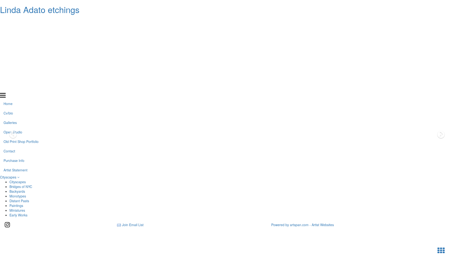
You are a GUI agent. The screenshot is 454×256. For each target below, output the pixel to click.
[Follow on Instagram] (7, 225)
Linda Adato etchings (39, 9)
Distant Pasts (19, 200)
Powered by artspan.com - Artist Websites (302, 224)
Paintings (16, 205)
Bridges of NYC (20, 186)
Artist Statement (15, 87)
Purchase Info (14, 78)
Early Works (18, 215)
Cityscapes (8, 177)
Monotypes (17, 196)
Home (8, 21)
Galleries (10, 40)
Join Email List (133, 224)
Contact (9, 68)
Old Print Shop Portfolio (21, 59)
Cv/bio (8, 30)
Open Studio (13, 49)
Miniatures (17, 210)
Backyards (17, 191)
